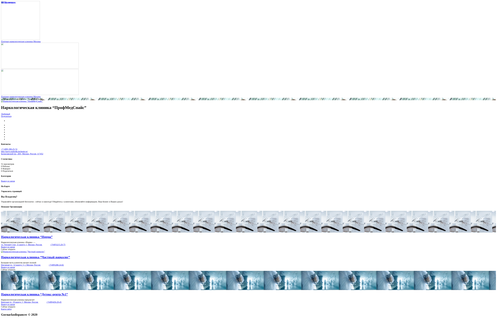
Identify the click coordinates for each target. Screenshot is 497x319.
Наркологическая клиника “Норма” (27, 237)
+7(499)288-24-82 (56, 265)
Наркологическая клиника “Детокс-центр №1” (34, 294)
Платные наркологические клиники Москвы (21, 41)
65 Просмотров (8, 2)
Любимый (5, 114)
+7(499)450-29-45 (53, 302)
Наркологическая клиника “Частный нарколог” (35, 257)
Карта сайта (6, 309)
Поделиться (6, 116)
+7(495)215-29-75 (57, 245)
